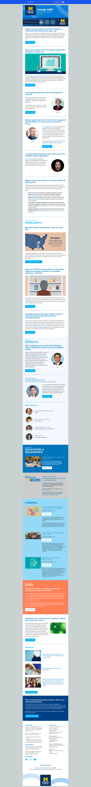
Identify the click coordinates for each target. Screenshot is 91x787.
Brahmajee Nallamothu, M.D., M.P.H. (36, 325)
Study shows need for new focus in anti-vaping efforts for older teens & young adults (53, 655)
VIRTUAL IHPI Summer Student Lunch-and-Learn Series (53, 457)
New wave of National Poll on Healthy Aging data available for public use (45, 51)
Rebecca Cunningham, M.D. (32, 97)
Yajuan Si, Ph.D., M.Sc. (34, 199)
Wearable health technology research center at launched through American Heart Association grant (44, 316)
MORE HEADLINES (31, 692)
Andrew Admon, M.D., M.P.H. (35, 196)
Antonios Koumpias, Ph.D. (35, 380)
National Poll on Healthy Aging (36, 76)
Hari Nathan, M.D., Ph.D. (35, 355)
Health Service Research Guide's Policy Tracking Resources (52, 494)
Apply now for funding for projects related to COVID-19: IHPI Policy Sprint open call (43, 30)
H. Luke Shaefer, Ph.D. (48, 126)
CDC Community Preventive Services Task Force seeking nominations (44, 701)
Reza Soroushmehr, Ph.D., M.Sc (42, 427)
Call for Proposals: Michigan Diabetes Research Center (52, 533)
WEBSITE (46, 514)
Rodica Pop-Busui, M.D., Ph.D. (42, 419)
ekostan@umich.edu (53, 740)
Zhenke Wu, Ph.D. (39, 435)
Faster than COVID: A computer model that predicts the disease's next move (42, 589)
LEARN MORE (30, 42)
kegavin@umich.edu (53, 753)
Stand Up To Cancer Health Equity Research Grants (51, 558)
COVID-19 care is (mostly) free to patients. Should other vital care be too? (45, 619)
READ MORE (30, 112)
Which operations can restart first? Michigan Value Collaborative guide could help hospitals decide (44, 347)
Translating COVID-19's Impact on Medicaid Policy (54, 479)
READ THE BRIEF (33, 261)
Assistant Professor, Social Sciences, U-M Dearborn (41, 382)
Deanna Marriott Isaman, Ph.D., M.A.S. (44, 410)
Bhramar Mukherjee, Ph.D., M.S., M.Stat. (48, 210)
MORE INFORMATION (32, 716)
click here (37, 749)
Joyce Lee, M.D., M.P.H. (31, 159)
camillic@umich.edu (53, 746)
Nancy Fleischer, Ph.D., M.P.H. (47, 205)
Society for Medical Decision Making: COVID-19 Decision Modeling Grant (52, 507)
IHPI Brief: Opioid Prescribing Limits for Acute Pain (44, 228)
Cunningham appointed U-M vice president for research (44, 93)
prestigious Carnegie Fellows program (51, 142)
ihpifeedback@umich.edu (41, 769)
